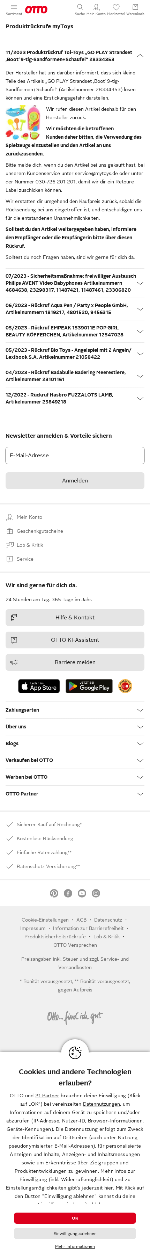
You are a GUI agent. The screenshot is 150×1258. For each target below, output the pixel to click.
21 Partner (47, 1095)
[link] (125, 686)
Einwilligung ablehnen (75, 1233)
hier (108, 1188)
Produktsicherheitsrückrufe (55, 936)
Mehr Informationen (75, 1246)
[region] (75, 1155)
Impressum (32, 928)
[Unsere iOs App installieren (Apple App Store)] (39, 686)
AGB (81, 920)
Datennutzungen (101, 1104)
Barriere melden (75, 662)
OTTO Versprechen (75, 945)
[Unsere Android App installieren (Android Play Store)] (89, 686)
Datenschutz (108, 920)
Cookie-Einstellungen (45, 920)
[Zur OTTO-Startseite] (36, 10)
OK (75, 1218)
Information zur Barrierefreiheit (88, 928)
